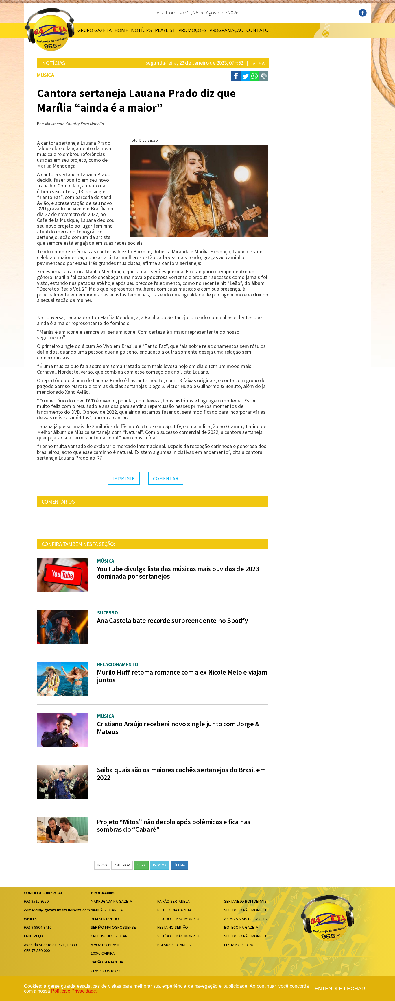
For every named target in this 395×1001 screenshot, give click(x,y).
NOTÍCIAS (141, 30)
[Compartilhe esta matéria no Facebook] (236, 76)
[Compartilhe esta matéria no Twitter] (245, 76)
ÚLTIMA (179, 865)
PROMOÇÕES (192, 30)
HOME (121, 30)
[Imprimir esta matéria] (263, 76)
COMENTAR (166, 478)
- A (253, 63)
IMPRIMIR (123, 478)
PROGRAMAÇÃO (226, 30)
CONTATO (257, 30)
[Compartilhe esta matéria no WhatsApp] (254, 76)
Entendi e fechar (340, 988)
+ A (261, 63)
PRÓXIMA (159, 865)
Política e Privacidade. (74, 991)
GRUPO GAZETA (94, 30)
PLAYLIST (165, 30)
